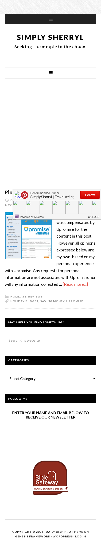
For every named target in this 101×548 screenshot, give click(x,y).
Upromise (74, 301)
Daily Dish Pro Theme (64, 531)
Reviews (35, 296)
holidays (18, 296)
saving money (52, 301)
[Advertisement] (50, 138)
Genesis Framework (32, 536)
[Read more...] (75, 284)
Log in (80, 536)
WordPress (63, 536)
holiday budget (24, 301)
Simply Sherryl (50, 37)
